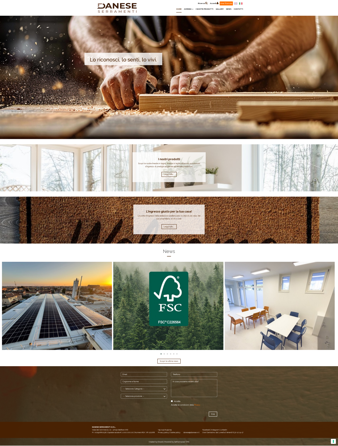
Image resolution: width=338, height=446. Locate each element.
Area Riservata (226, 3)
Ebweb (160, 442)
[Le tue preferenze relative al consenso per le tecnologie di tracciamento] (333, 441)
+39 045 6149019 (165, 430)
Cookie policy (175, 432)
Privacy (197, 405)
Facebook (206, 430)
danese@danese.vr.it (191, 432)
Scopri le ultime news (169, 361)
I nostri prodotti (204, 9)
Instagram (215, 430)
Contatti (238, 9)
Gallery (220, 9)
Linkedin (223, 430)
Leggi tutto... (169, 174)
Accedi (213, 3)
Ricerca (201, 3)
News (228, 9)
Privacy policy (163, 432)
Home (179, 9)
